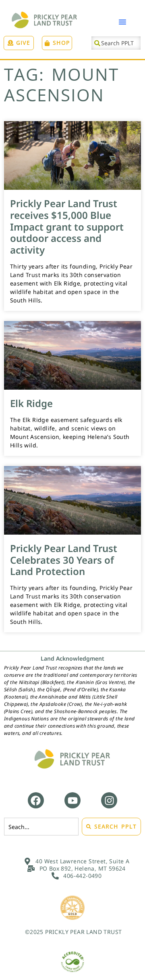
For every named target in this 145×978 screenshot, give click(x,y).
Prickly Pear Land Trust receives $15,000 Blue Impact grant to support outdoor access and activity (67, 226)
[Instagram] (109, 800)
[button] (122, 22)
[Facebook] (36, 800)
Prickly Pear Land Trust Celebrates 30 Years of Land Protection (63, 559)
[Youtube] (72, 800)
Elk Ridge (31, 403)
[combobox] (116, 43)
